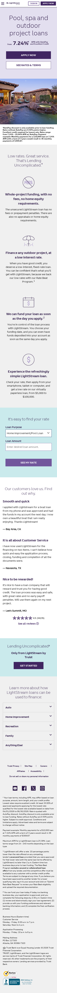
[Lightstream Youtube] (15, 788)
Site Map (28, 766)
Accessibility (36, 771)
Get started (28, 665)
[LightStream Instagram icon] (42, 788)
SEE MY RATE (29, 462)
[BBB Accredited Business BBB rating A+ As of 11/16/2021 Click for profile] (18, 981)
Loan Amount (13, 440)
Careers (43, 766)
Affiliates (21, 771)
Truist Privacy (13, 766)
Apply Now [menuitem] (48, 3)
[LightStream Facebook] (24, 788)
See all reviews (27, 623)
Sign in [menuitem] (33, 3)
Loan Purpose (13, 427)
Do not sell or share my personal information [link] (28, 776)
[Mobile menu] (2, 3)
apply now (28, 55)
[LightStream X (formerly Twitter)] (33, 788)
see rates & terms (28, 65)
